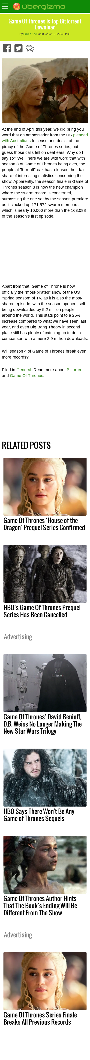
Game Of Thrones (26, 375)
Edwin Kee (30, 34)
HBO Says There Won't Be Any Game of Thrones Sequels (39, 815)
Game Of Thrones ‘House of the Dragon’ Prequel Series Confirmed (44, 524)
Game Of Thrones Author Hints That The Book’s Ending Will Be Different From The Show (40, 905)
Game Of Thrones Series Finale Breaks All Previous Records (40, 1018)
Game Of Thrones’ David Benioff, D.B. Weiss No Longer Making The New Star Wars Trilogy (42, 723)
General (23, 370)
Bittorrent (75, 370)
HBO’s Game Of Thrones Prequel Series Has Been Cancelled (42, 611)
